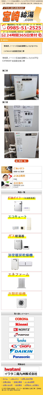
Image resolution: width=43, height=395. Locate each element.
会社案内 (18, 385)
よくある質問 (29, 382)
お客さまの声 (7, 385)
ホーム (5, 379)
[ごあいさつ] (15, 173)
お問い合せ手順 (27, 379)
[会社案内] (15, 188)
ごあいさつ (15, 379)
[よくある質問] (15, 180)
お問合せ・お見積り (32, 385)
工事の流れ (7, 382)
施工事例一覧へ (21, 161)
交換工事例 (18, 382)
